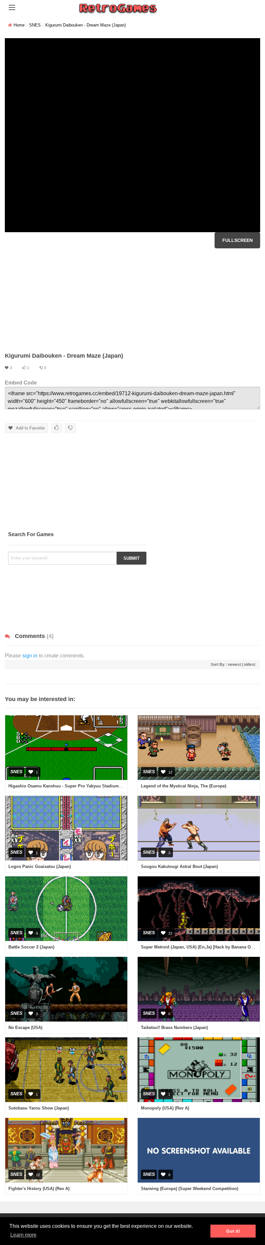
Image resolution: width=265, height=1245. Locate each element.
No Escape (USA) (25, 1027)
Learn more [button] (23, 1235)
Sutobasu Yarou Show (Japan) (38, 1108)
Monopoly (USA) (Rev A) (165, 1108)
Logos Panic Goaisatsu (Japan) (39, 866)
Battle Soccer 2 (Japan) (31, 947)
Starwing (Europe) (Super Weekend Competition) (189, 1188)
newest (234, 664)
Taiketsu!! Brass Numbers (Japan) (174, 1027)
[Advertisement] (132, 300)
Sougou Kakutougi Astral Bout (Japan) (179, 866)
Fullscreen (237, 240)
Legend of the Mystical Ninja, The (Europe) (183, 786)
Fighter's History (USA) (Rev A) (38, 1188)
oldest (249, 664)
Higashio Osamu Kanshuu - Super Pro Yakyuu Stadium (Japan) (71, 786)
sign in (29, 655)
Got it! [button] (233, 1231)
